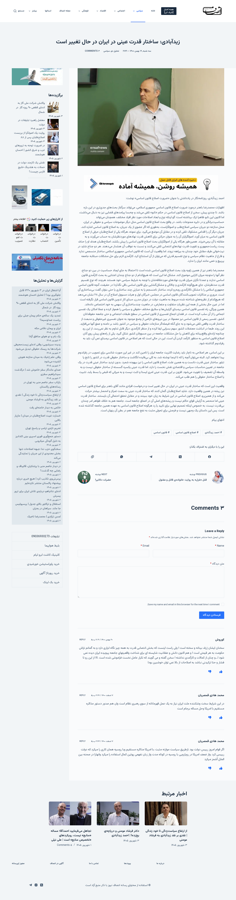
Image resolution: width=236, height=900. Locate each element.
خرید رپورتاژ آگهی (49, 573)
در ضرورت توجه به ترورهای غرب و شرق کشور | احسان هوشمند (30, 150)
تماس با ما (94, 863)
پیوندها (127, 863)
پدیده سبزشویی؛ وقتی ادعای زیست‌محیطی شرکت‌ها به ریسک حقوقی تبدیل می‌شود (37, 347)
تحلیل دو (115, 51)
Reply (82, 639)
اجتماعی (121, 11)
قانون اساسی (162, 433)
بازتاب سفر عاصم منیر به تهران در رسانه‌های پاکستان (42, 384)
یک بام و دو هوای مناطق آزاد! (45, 336)
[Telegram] (151, 457)
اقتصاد (103, 11)
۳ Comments (92, 51)
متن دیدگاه (217, 564)
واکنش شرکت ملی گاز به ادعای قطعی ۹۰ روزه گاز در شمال (30, 107)
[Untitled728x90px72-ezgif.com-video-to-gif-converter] (151, 183)
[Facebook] (209, 457)
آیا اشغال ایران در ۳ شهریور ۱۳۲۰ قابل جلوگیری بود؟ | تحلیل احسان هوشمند (39, 292)
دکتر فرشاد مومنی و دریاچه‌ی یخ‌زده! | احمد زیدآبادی (121, 833)
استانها (48, 11)
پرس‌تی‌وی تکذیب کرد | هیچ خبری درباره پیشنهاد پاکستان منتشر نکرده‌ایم (39, 481)
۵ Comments (64, 845)
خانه (153, 11)
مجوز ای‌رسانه (18, 863)
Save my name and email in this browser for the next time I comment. (183, 605)
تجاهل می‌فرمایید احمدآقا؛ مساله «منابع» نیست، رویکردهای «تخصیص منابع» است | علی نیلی (71, 835)
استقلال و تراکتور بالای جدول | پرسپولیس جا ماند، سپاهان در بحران (38, 506)
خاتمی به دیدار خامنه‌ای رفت (45, 408)
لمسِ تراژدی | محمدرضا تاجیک (44, 517)
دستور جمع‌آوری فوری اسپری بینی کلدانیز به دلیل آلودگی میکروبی (38, 438)
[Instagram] (36, 885)
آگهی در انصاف (57, 863)
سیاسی (139, 11)
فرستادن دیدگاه (212, 615)
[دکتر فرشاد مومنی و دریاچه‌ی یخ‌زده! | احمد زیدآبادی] (118, 813)
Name (219, 546)
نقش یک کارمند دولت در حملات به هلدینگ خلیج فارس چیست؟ (31, 167)
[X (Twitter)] (180, 457)
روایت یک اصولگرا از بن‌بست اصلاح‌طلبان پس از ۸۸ (29, 135)
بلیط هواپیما (52, 545)
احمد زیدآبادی (213, 433)
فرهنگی (85, 11)
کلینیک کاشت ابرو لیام (47, 555)
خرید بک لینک (51, 582)
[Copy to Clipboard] (92, 457)
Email (145, 546)
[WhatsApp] (121, 457)
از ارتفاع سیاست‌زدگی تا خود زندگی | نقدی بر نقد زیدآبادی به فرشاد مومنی (38, 397)
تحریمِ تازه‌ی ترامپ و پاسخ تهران (43, 428)
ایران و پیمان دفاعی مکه (47, 328)
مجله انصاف (64, 11)
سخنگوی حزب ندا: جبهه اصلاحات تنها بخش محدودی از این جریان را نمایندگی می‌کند (39, 453)
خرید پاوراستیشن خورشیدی (43, 564)
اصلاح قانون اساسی (187, 433)
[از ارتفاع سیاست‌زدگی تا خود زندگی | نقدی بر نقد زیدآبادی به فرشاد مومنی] (166, 813)
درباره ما (160, 863)
